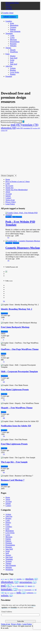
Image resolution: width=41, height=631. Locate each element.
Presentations (14, 42)
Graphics (8, 21)
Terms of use (10, 200)
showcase (22, 586)
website (4, 130)
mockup (36, 128)
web (20, 128)
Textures (13, 27)
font (13, 579)
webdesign (31, 593)
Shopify (13, 50)
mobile (21, 579)
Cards (12, 35)
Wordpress (9, 569)
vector (13, 593)
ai (2, 579)
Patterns (13, 29)
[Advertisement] (20, 152)
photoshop (8, 127)
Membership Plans (12, 3)
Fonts (7, 54)
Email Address (6, 612)
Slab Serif (13, 64)
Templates (9, 33)
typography (29, 590)
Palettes (12, 74)
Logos (12, 37)
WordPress (14, 52)
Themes (8, 48)
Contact (8, 7)
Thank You (9, 188)
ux (7, 593)
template (30, 124)
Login (7, 184)
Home (7, 179)
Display (13, 56)
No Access (9, 186)
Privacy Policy (10, 202)
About (7, 5)
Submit (8, 196)
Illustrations (14, 25)
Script (12, 60)
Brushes (13, 70)
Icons (12, 23)
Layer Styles (14, 72)
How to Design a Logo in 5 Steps (17, 181)
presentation (28, 128)
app (7, 579)
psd (16, 124)
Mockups (13, 40)
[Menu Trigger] (35, 5)
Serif (11, 62)
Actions (13, 68)
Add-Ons (8, 66)
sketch (31, 586)
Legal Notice (10, 204)
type (21, 590)
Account (8, 9)
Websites (13, 46)
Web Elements (15, 31)
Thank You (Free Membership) (16, 190)
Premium (8, 76)
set (15, 586)
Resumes (13, 44)
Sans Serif (13, 58)
